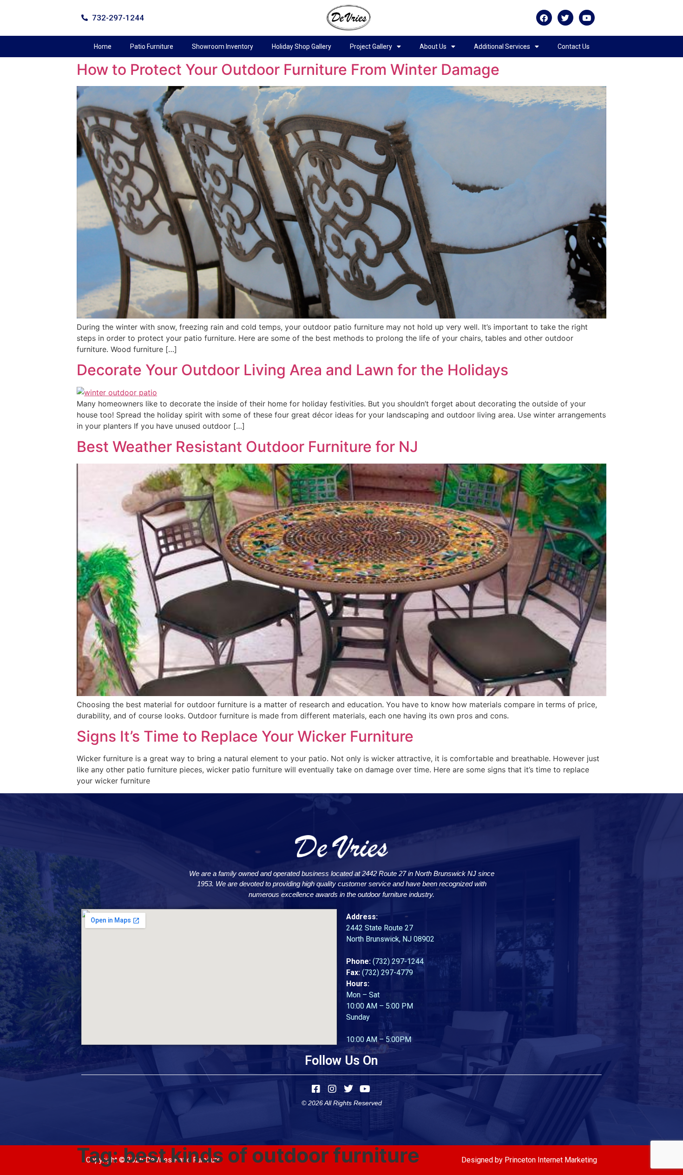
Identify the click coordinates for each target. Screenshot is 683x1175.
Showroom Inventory (222, 46)
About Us (433, 46)
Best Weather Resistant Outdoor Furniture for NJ (247, 447)
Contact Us (574, 46)
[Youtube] (587, 18)
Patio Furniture (151, 46)
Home (103, 46)
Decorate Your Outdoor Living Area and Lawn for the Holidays (292, 370)
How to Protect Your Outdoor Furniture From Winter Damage (288, 69)
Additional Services (502, 46)
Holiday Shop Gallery (301, 46)
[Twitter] (565, 18)
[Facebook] (544, 18)
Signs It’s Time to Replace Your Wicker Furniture (245, 736)
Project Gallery (371, 46)
